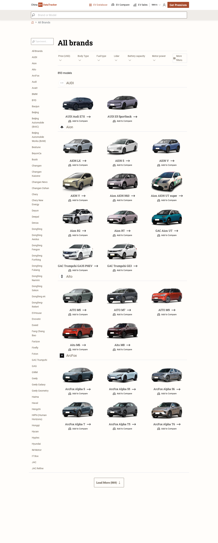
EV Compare (122, 4)
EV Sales (142, 4)
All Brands (37, 51)
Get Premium (178, 5)
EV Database (100, 4)
